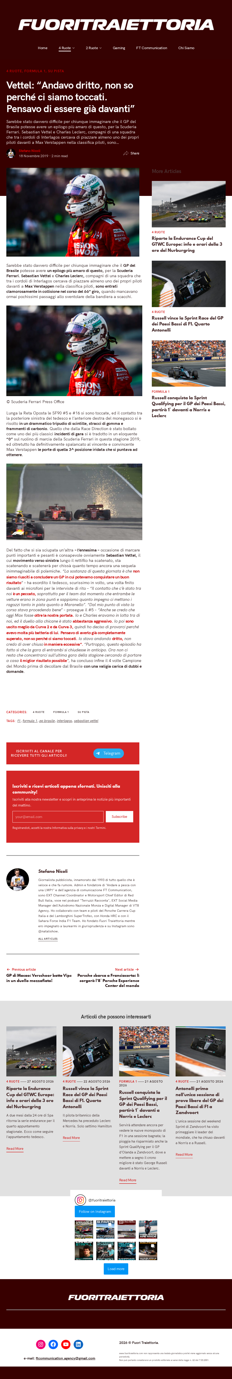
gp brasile (47, 721)
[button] (84, 1229)
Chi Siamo (186, 6)
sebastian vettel (86, 721)
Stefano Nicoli (29, 150)
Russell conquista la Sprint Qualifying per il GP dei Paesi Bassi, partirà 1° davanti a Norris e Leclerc (188, 407)
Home (43, 6)
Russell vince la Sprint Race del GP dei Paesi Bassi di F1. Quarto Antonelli (187, 324)
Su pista (56, 71)
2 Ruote (92, 6)
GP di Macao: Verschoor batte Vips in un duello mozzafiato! (39, 978)
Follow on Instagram (95, 1211)
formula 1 (30, 721)
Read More (15, 1148)
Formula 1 (35, 71)
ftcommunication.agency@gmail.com (65, 1358)
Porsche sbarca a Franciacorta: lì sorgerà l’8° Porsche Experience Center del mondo (108, 980)
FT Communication (151, 6)
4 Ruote (65, 6)
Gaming (119, 6)
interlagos (64, 721)
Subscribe (119, 816)
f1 (19, 721)
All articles (48, 938)
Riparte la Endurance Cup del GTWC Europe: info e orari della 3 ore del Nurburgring (187, 244)
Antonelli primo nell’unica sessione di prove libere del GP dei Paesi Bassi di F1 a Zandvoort (199, 1100)
